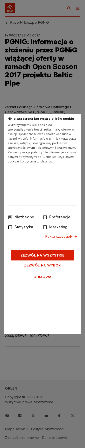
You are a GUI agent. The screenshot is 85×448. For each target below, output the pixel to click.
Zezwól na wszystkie (42, 255)
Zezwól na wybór (42, 265)
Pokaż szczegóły (59, 236)
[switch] (45, 216)
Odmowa (42, 277)
